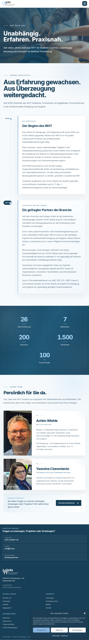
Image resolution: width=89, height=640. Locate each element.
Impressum (64, 635)
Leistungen (6, 601)
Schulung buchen (52, 601)
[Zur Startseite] (11, 3)
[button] (85, 613)
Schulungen (50, 598)
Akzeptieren (41, 630)
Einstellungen (77, 630)
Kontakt (48, 608)
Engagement (7, 608)
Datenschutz (56, 635)
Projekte (5, 604)
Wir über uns (7, 598)
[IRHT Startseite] (11, 572)
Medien (48, 604)
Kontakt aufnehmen (69, 503)
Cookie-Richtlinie (8, 624)
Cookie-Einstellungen (10, 627)
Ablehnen (59, 630)
